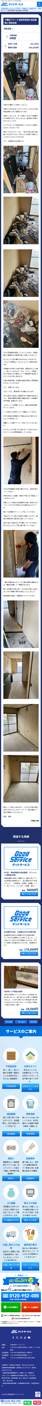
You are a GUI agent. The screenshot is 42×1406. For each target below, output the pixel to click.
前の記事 (9, 1022)
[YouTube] (29, 1337)
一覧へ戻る (21, 1022)
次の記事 (33, 1022)
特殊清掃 (7, 28)
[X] (17, 1337)
